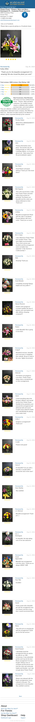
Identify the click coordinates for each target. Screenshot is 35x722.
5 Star (6, 85)
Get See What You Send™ (9, 713)
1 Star (6, 94)
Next (20, 696)
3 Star (6, 89)
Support (23, 718)
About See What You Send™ (9, 708)
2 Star (6, 91)
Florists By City (10, 7)
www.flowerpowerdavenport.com (10, 20)
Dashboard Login (6, 718)
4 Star (6, 87)
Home (2, 7)
